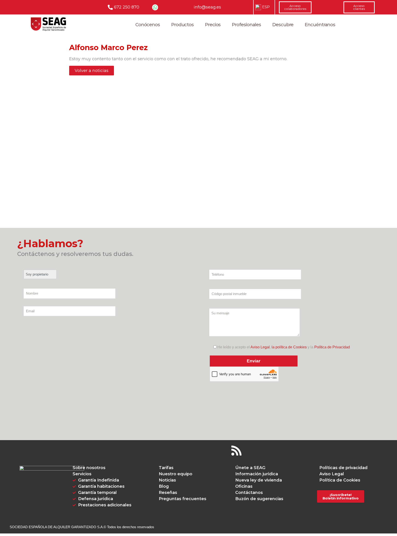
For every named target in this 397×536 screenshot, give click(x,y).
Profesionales (246, 24)
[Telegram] (251, 450)
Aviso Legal (260, 347)
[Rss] (236, 450)
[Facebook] (145, 450)
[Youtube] (175, 450)
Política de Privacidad (332, 347)
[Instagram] (191, 450)
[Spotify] (221, 450)
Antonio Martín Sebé (88, 221)
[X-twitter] (160, 450)
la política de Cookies (289, 347)
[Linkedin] (206, 450)
